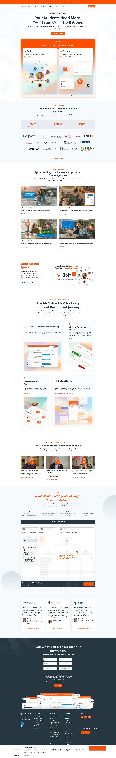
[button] (36, 6)
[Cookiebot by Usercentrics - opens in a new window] (16, 756)
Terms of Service (61, 679)
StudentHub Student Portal (55, 730)
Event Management (54, 738)
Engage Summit (68, 735)
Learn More (68, 713)
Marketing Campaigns (55, 727)
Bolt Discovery (53, 718)
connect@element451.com (50, 677)
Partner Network (68, 722)
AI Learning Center (69, 724)
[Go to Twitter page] (85, 717)
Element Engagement (39, 716)
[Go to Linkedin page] (82, 717)
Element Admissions (38, 720)
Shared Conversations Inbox (54, 723)
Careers (67, 718)
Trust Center (67, 744)
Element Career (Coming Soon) (39, 725)
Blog (66, 731)
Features (52, 713)
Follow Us (83, 713)
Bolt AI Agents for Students (55, 716)
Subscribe (84, 732)
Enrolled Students (27, 537)
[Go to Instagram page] (89, 717)
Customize (97, 752)
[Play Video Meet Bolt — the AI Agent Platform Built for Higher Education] (74, 274)
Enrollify (67, 737)
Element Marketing (38, 718)
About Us (67, 716)
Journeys (51, 741)
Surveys (51, 743)
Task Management (54, 734)
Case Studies (68, 729)
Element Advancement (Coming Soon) (39, 728)
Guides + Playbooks (69, 726)
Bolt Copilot (52, 720)
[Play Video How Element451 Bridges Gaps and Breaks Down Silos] (83, 462)
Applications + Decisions (55, 725)
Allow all (98, 748)
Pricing (66, 720)
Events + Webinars (69, 733)
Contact (67, 740)
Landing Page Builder (54, 732)
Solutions (37, 713)
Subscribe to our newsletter (89, 728)
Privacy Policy (54, 679)
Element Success (37, 722)
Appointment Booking (54, 736)
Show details (27, 755)
